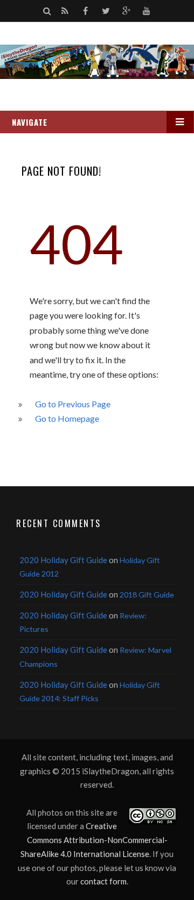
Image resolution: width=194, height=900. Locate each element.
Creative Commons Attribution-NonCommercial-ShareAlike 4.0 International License (94, 839)
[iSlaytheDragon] (97, 62)
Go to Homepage (67, 418)
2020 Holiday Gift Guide (63, 560)
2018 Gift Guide (147, 594)
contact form (103, 881)
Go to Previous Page (72, 404)
